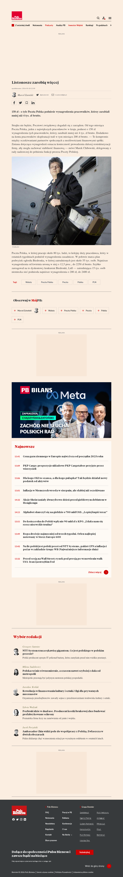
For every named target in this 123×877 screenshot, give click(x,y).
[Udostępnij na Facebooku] (14, 102)
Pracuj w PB (67, 812)
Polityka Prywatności (63, 872)
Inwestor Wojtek (75, 25)
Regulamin (49, 829)
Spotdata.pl (84, 812)
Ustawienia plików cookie (83, 872)
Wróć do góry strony (94, 866)
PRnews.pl (101, 824)
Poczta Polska (47, 282)
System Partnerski (87, 824)
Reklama (65, 818)
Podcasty (49, 25)
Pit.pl (99, 829)
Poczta (65, 282)
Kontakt (48, 835)
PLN (94, 282)
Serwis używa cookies (45, 872)
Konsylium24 (85, 829)
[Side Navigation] (109, 18)
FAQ (47, 812)
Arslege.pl (100, 818)
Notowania (37, 25)
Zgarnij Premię (85, 818)
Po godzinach (101, 25)
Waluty (29, 282)
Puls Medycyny (103, 812)
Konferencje (67, 824)
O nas (64, 829)
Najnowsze (25, 446)
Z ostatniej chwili (22, 25)
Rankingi (89, 25)
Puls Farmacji (85, 835)
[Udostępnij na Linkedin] (33, 102)
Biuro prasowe (51, 840)
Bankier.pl (101, 835)
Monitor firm (85, 840)
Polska (80, 282)
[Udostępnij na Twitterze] (20, 102)
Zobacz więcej (94, 572)
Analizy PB (60, 25)
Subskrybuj (85, 852)
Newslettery (50, 824)
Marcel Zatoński (25, 310)
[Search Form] (98, 18)
